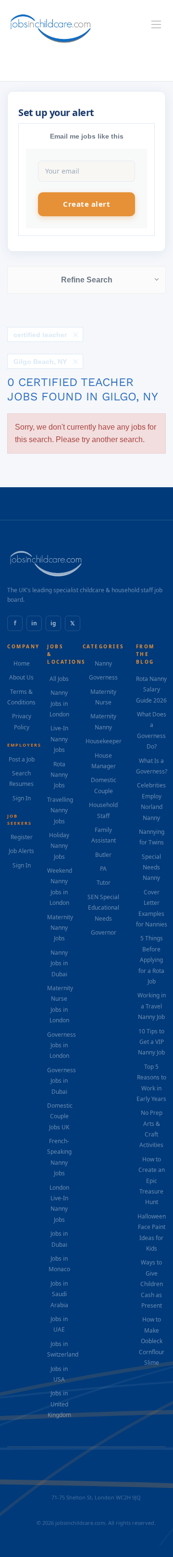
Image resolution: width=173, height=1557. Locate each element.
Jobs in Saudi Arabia (59, 1294)
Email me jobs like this (87, 136)
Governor (103, 932)
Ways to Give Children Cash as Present (151, 1284)
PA (103, 869)
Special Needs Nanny (151, 867)
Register (22, 837)
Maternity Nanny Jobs (60, 928)
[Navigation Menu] (156, 24)
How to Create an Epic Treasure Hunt (151, 1180)
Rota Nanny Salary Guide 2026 (151, 689)
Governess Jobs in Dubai (61, 1081)
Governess (103, 677)
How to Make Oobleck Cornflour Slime (151, 1341)
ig (53, 623)
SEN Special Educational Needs (103, 908)
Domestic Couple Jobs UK (60, 1116)
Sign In (21, 798)
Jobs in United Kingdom (59, 1404)
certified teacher (40, 335)
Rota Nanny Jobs (59, 775)
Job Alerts (21, 851)
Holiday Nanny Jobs (59, 846)
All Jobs (59, 679)
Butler (103, 855)
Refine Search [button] (86, 280)
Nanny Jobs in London (59, 703)
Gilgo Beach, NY (40, 361)
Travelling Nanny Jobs (60, 810)
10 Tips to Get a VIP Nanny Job (151, 1042)
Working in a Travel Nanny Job (151, 1006)
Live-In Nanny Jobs (59, 739)
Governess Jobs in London (61, 1045)
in (34, 623)
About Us (21, 677)
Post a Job (22, 759)
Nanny (103, 663)
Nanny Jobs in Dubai (59, 963)
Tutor (104, 882)
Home (21, 663)
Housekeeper (104, 741)
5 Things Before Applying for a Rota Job (151, 959)
